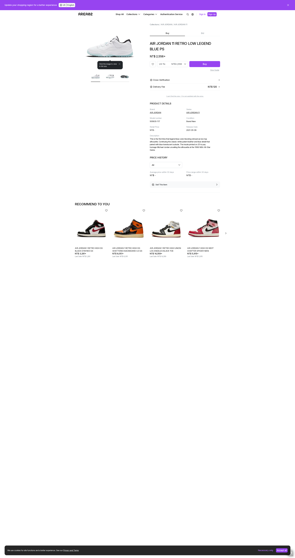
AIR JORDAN (166, 24)
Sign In (202, 14)
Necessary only (265, 550)
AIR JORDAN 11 (180, 24)
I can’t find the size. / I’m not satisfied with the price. (185, 96)
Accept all (282, 550)
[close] (288, 5)
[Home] (85, 14)
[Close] (119, 64)
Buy (167, 33)
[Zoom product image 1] (110, 43)
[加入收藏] (153, 64)
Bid (202, 33)
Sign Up (212, 14)
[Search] (188, 14)
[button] (193, 14)
